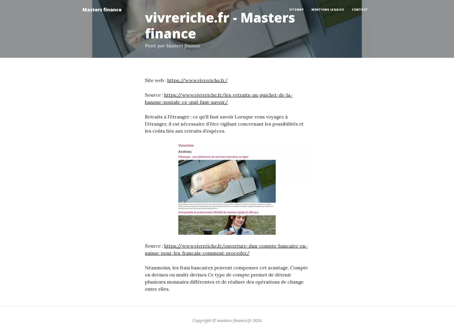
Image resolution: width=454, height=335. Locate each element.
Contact (360, 10)
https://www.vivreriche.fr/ (197, 80)
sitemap (296, 10)
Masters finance (102, 9)
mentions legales (327, 10)
